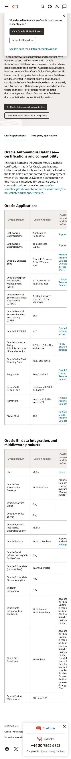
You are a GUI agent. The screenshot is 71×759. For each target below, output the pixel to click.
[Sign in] (57, 6)
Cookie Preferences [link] (13, 731)
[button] (6, 6)
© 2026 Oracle (11, 725)
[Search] (42, 6)
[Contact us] (64, 6)
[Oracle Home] (15, 6)
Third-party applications (43, 135)
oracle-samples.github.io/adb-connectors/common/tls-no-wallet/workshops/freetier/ (35, 189)
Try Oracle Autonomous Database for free (26, 107)
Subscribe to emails (13, 737)
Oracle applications (15, 135)
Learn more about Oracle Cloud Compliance (27, 115)
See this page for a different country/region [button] (33, 49)
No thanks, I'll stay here (22, 40)
